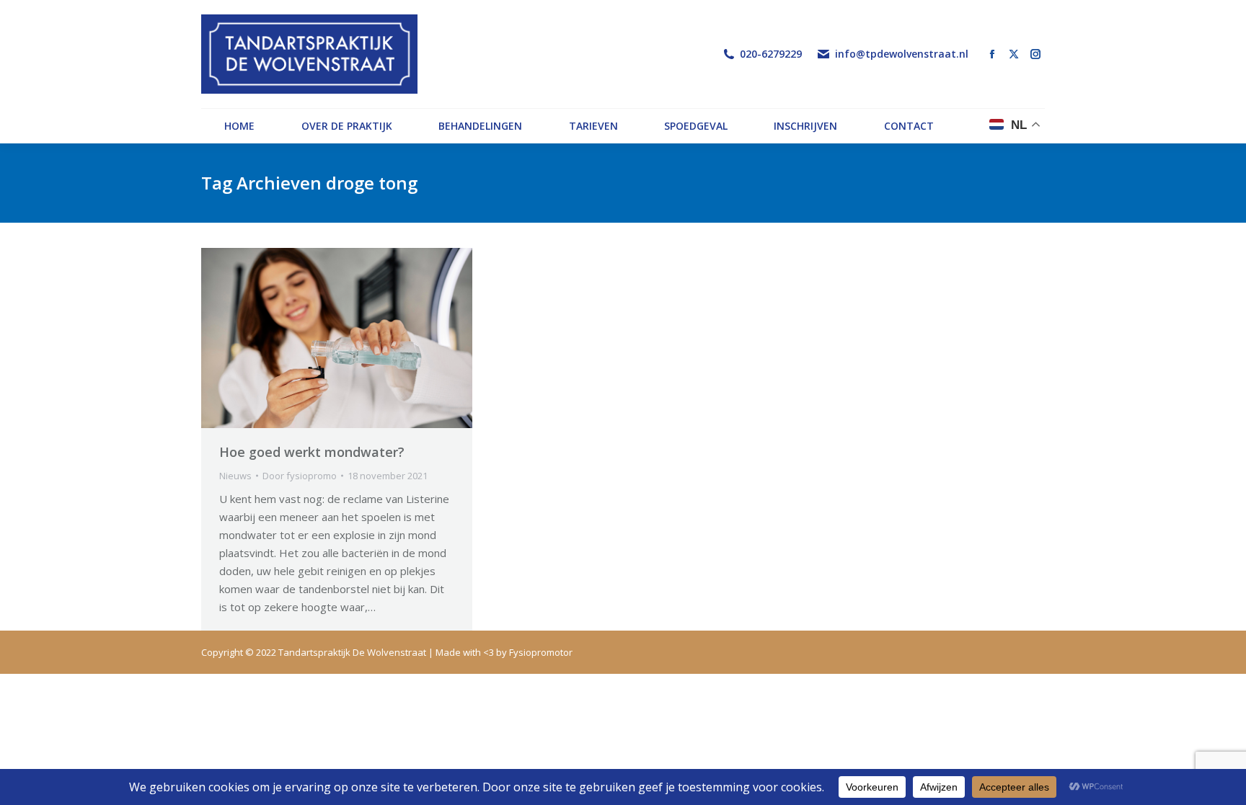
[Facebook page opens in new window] (992, 54)
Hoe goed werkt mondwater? (312, 452)
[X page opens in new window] (1013, 54)
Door (299, 475)
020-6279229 (771, 54)
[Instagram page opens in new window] (1035, 54)
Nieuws (235, 475)
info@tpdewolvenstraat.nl (901, 54)
